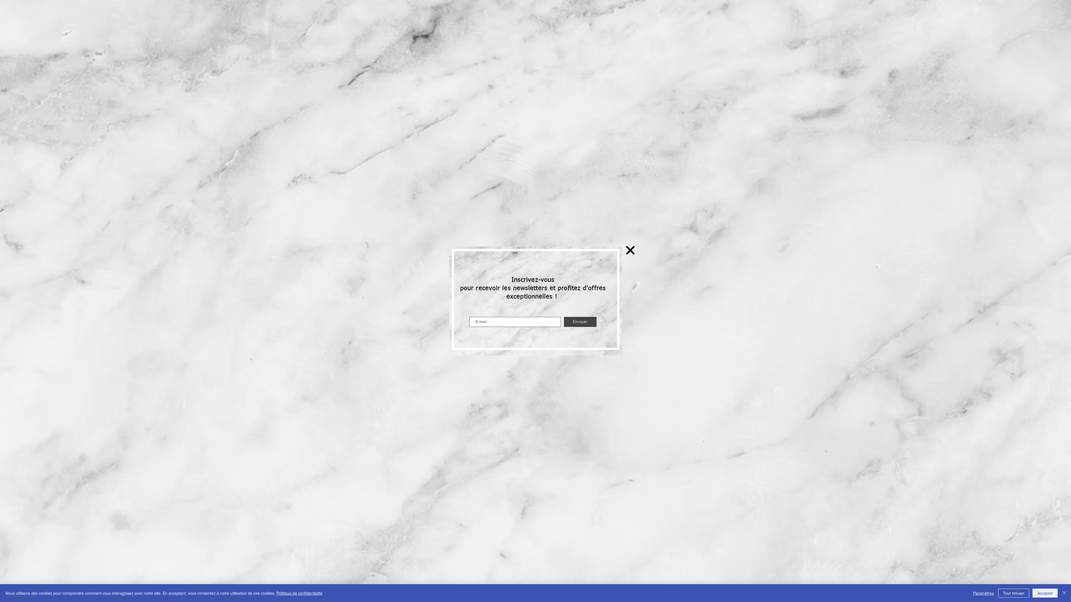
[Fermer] (1064, 593)
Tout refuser (1013, 593)
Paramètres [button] (983, 593)
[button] (630, 250)
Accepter (1045, 593)
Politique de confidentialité (299, 593)
